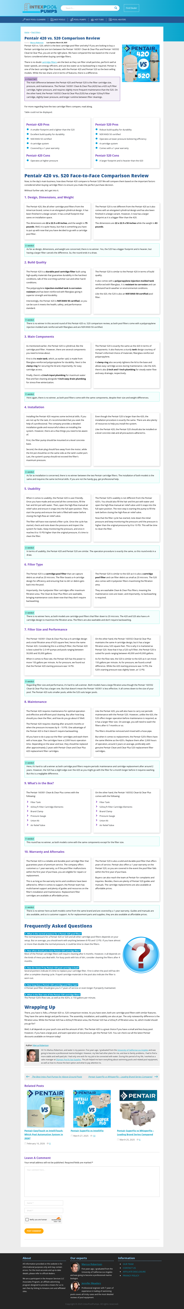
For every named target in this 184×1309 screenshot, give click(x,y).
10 (94, 1135)
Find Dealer (131, 8)
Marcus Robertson (37, 43)
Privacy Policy (131, 1275)
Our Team (128, 1264)
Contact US (129, 1267)
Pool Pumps (80, 19)
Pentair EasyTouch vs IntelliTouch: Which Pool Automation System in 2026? (43, 1134)
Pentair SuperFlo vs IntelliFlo (87, 1130)
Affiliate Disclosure (134, 1271)
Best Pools (59, 19)
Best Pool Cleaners (35, 19)
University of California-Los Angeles (132, 1050)
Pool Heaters (119, 19)
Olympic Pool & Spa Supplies (68, 1059)
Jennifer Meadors (91, 1283)
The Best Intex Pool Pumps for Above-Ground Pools (56, 1076)
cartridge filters (49, 62)
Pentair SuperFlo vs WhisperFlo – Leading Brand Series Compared (120, 1076)
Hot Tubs (99, 19)
